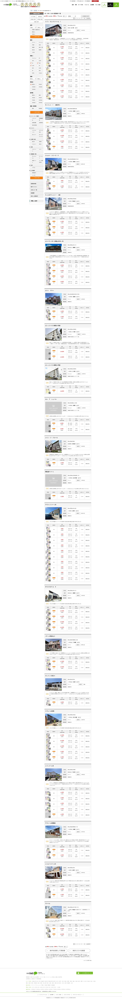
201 (53, 141)
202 (53, 85)
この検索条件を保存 (85, 16)
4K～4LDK (51, 987)
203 (53, 147)
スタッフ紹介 (58, 994)
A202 (54, 222)
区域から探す (36, 21)
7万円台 (55, 989)
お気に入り (81, 1)
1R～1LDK (34, 987)
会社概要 (52, 994)
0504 (54, 391)
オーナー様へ (43, 977)
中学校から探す (40, 19)
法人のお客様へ (36, 977)
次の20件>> (89, 18)
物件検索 (73, 1)
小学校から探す (33, 19)
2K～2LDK (40, 987)
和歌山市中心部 (52, 981)
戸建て (42, 985)
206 (53, 735)
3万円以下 (33, 989)
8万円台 (59, 989)
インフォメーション (43, 994)
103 (53, 47)
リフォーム (49, 977)
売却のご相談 (55, 977)
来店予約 (60, 977)
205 (53, 430)
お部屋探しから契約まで (31, 978)
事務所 (49, 985)
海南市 (42, 981)
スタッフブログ (67, 994)
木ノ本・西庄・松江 (60, 981)
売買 (31, 977)
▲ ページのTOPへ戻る (88, 960)
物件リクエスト (34, 186)
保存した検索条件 (34, 196)
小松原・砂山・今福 (91, 981)
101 (53, 130)
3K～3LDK (45, 987)
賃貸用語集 (39, 978)
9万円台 (63, 989)
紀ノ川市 (38, 981)
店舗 (46, 985)
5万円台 (46, 989)
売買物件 (53, 985)
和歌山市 (34, 981)
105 (53, 352)
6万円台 (50, 989)
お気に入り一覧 (34, 189)
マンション (38, 985)
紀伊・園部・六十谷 (82, 981)
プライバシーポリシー (77, 994)
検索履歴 (32, 193)
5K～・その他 (57, 987)
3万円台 (38, 989)
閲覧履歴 (88, 1)
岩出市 (46, 981)
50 (84, 18)
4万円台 (42, 989)
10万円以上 (68, 989)
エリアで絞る (33, 16)
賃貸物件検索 (33, 183)
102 (53, 69)
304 (53, 357)
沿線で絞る (40, 16)
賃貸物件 (28, 977)
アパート (33, 985)
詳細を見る (87, 47)
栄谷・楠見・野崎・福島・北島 (71, 981)
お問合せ (95, 1)
